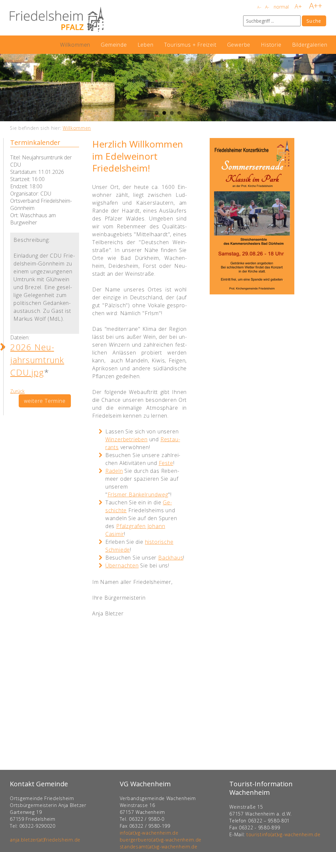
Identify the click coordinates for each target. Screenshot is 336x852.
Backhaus (170, 557)
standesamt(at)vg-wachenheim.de (159, 846)
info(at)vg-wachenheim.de (149, 833)
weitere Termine (45, 400)
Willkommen (75, 44)
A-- (259, 7)
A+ (298, 6)
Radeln (114, 470)
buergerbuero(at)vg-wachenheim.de (160, 840)
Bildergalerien (309, 44)
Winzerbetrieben (126, 439)
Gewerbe (239, 44)
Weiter (329, 87)
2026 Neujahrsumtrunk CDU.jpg (37, 359)
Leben (145, 44)
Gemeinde (114, 44)
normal (281, 7)
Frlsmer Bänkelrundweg (138, 494)
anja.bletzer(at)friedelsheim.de (45, 840)
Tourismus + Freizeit (190, 44)
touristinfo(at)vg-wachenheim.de (283, 834)
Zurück (17, 391)
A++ (315, 5)
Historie (271, 44)
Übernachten (122, 565)
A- (267, 7)
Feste (166, 463)
